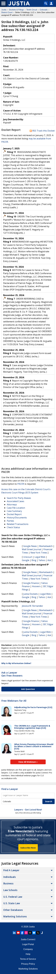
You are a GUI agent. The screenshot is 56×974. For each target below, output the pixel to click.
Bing (34, 560)
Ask (49, 560)
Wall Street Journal (31, 549)
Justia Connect (28, 939)
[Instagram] (26, 932)
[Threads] (30, 932)
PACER (20, 483)
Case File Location (16, 507)
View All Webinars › (28, 761)
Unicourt (27, 556)
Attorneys (12, 504)
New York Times (38, 552)
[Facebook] (22, 932)
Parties (10, 520)
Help (28, 954)
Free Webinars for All (13, 700)
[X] (38, 932)
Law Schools (10, 890)
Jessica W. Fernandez (32, 605)
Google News (30, 546)
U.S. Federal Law (12, 896)
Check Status (13, 527)
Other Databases (13, 910)
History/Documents (17, 517)
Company (28, 949)
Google (25, 560)
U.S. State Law (11, 903)
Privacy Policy (28, 964)
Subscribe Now (28, 847)
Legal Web (40, 556)
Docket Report (14, 514)
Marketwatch (46, 546)
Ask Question (28, 689)
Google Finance (31, 583)
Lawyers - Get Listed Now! (28, 809)
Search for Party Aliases (19, 498)
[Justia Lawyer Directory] (41, 932)
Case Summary (14, 511)
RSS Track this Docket (43, 130)
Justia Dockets (30, 593)
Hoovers (36, 586)
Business (8, 883)
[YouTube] (18, 932)
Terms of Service (28, 959)
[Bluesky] (34, 932)
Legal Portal (28, 944)
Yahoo (42, 560)
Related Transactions (17, 524)
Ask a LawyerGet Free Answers (11, 674)
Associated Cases (15, 501)
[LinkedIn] (14, 932)
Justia (32, 927)
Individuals (9, 877)
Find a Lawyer (9, 789)
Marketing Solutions (15, 916)
